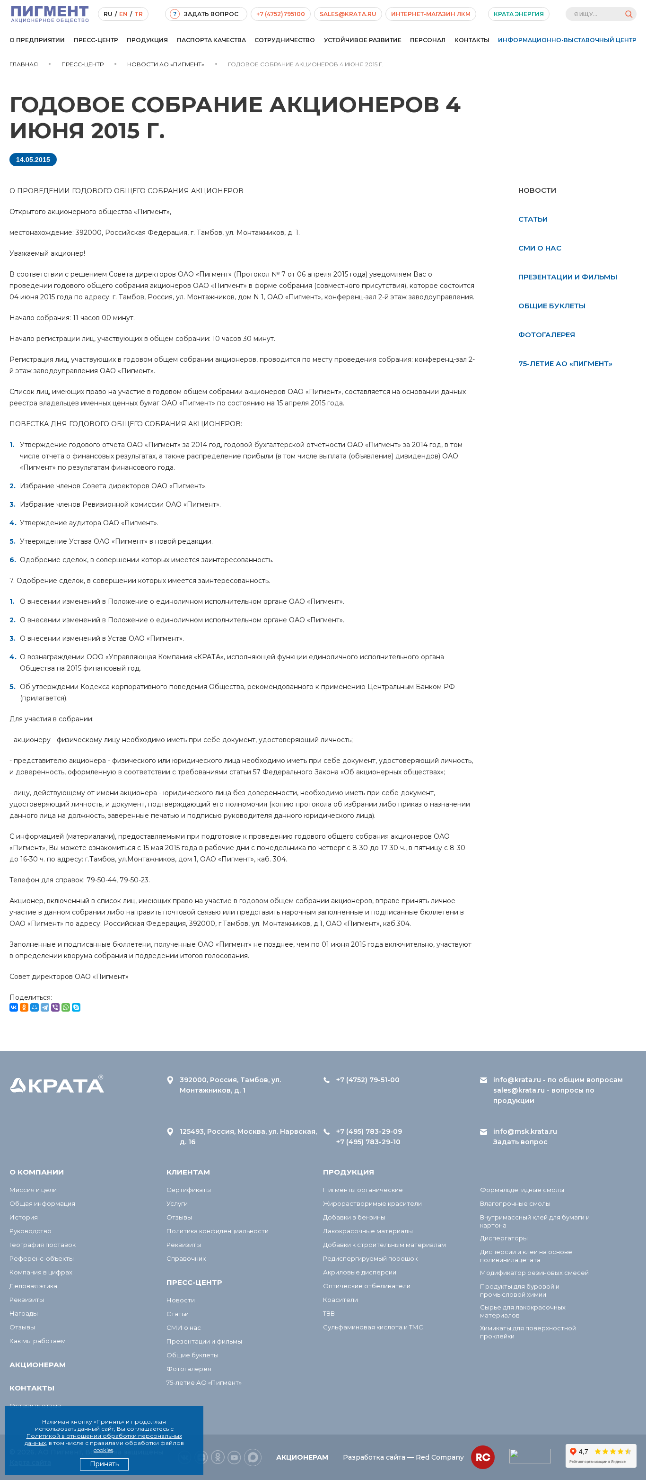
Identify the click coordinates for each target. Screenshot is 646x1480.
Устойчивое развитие (363, 40)
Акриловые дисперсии (359, 1272)
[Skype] (76, 1007)
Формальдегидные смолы (522, 1189)
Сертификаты (188, 1189)
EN (123, 14)
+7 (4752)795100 (280, 14)
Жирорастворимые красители (372, 1203)
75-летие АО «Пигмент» (565, 363)
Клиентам (188, 1171)
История (23, 1217)
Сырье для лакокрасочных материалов (523, 1311)
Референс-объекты (41, 1258)
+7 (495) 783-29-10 (368, 1142)
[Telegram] (45, 1007)
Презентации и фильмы (567, 276)
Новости (180, 1300)
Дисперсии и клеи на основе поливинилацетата (526, 1256)
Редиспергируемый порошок (370, 1258)
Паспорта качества (211, 40)
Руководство (30, 1231)
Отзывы (22, 1327)
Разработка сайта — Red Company (403, 1457)
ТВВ (329, 1313)
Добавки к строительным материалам (384, 1244)
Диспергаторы (504, 1238)
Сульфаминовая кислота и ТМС (373, 1327)
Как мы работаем (37, 1341)
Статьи (533, 219)
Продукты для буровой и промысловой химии (519, 1290)
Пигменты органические (363, 1189)
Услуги (177, 1203)
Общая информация (42, 1203)
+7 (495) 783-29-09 (369, 1131)
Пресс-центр (96, 40)
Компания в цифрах (40, 1272)
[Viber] (55, 1007)
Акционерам (37, 1364)
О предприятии (37, 40)
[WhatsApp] (65, 1007)
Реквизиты (26, 1299)
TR (138, 14)
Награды (23, 1313)
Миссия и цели (33, 1189)
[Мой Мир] (34, 1007)
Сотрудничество (284, 40)
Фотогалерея (546, 334)
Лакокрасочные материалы (368, 1231)
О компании (36, 1171)
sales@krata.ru (348, 14)
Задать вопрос (520, 1142)
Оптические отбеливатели (366, 1286)
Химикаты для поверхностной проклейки (528, 1332)
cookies (103, 1449)
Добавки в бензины (354, 1217)
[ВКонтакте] (13, 1007)
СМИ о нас (539, 247)
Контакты (471, 40)
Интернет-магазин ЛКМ (431, 14)
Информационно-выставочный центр (567, 40)
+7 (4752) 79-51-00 (368, 1080)
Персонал (427, 40)
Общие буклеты (551, 305)
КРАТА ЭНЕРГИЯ (519, 14)
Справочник (186, 1258)
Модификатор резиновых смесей (534, 1272)
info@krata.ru (517, 1080)
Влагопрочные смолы (515, 1203)
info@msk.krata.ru (525, 1131)
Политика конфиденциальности (217, 1231)
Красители (340, 1299)
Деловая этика (33, 1286)
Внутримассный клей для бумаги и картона (535, 1221)
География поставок (42, 1244)
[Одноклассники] (24, 1007)
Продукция (147, 40)
